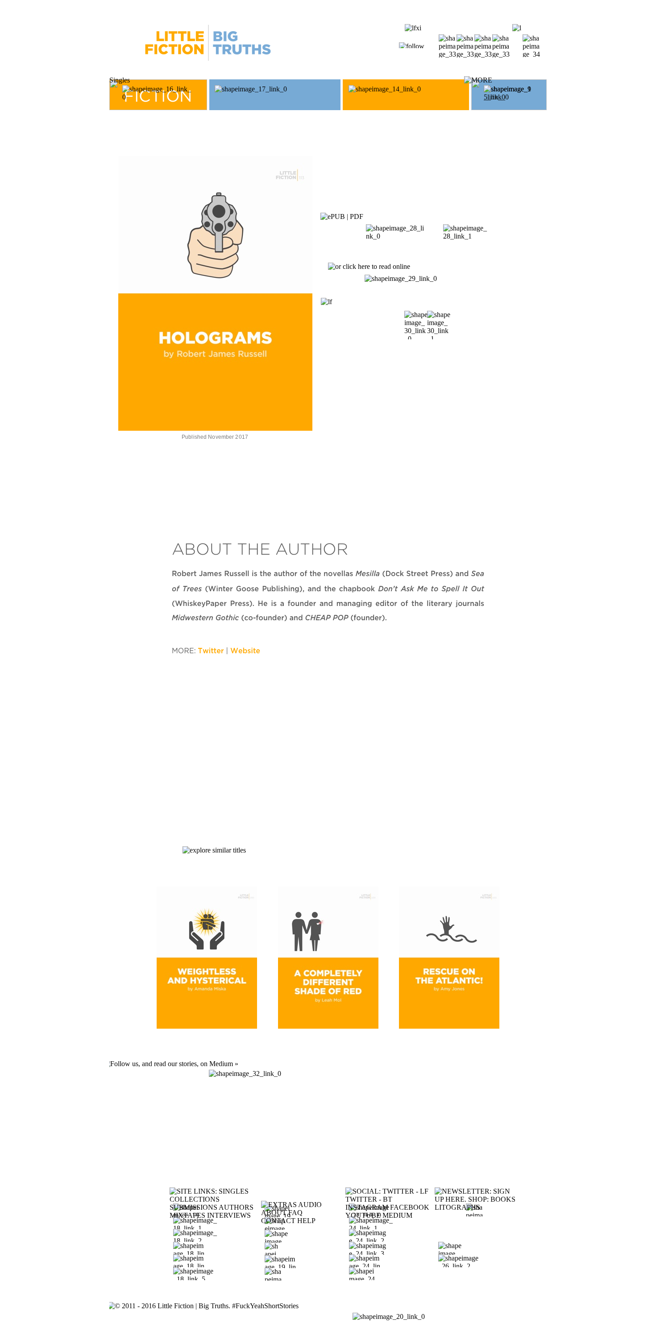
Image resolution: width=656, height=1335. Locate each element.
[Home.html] (208, 74)
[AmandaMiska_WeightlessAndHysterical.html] (207, 1026)
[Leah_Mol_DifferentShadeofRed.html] (328, 1026)
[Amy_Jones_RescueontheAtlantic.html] (449, 1026)
